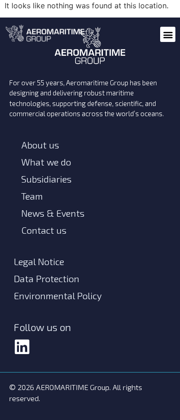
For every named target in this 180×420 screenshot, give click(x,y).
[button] (167, 34)
